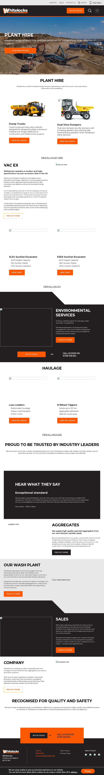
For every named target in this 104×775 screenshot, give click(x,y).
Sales (61, 2)
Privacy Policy (65, 753)
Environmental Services (45, 756)
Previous (3, 121)
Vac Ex (38, 751)
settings (74, 772)
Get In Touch (31, 354)
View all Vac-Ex (52, 287)
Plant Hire (40, 753)
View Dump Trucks (20, 51)
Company (53, 2)
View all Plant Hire (52, 158)
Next (100, 121)
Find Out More (13, 216)
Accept (88, 771)
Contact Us (70, 2)
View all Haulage (52, 435)
